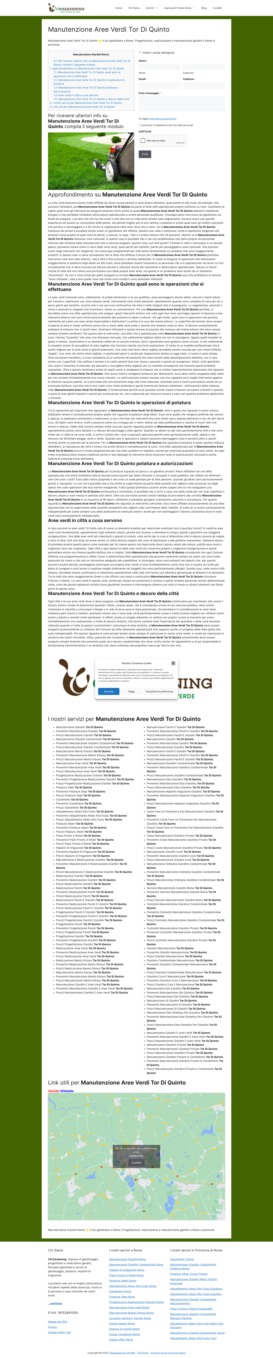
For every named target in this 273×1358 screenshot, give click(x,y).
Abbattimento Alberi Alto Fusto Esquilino (195, 1294)
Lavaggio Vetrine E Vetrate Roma (130, 1318)
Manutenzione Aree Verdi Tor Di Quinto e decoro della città (91, 99)
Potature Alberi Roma (122, 1280)
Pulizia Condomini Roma (124, 1334)
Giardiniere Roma (120, 1291)
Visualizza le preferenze (159, 691)
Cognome (188, 72)
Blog (204, 7)
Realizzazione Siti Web (122, 1352)
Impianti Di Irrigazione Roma (126, 1270)
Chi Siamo (134, 7)
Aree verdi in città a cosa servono (76, 95)
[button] (173, 663)
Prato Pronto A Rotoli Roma (126, 1275)
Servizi (150, 7)
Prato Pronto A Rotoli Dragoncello (191, 1308)
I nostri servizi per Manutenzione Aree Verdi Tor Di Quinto (86, 102)
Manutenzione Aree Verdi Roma (129, 1307)
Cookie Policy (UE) (59, 1332)
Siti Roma (143, 1352)
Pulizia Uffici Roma (121, 1339)
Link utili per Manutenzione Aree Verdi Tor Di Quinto (82, 106)
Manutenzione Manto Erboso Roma (131, 1312)
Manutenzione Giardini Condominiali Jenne (197, 1333)
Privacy (52, 1327)
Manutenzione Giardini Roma (127, 1259)
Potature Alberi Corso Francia (189, 1274)
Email (143, 79)
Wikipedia (67, 1090)
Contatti (217, 7)
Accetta (108, 691)
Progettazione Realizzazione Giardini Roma (136, 1302)
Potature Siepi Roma (122, 1296)
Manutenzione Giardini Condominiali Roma (136, 1264)
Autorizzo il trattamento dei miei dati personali (167, 125)
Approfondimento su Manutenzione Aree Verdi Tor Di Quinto (87, 68)
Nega (132, 691)
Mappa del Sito (57, 1321)
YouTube (53, 1090)
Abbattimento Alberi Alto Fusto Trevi (193, 1338)
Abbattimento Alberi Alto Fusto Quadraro (196, 1288)
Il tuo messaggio (150, 93)
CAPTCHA (145, 131)
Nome (142, 72)
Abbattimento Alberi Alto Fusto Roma (133, 1286)
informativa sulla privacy (162, 118)
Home (118, 7)
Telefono (189, 79)
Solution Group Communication (168, 1352)
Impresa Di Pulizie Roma (177, 7)
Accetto (136, 1162)
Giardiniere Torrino (182, 1259)
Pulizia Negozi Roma (122, 1323)
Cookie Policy (136, 1155)
